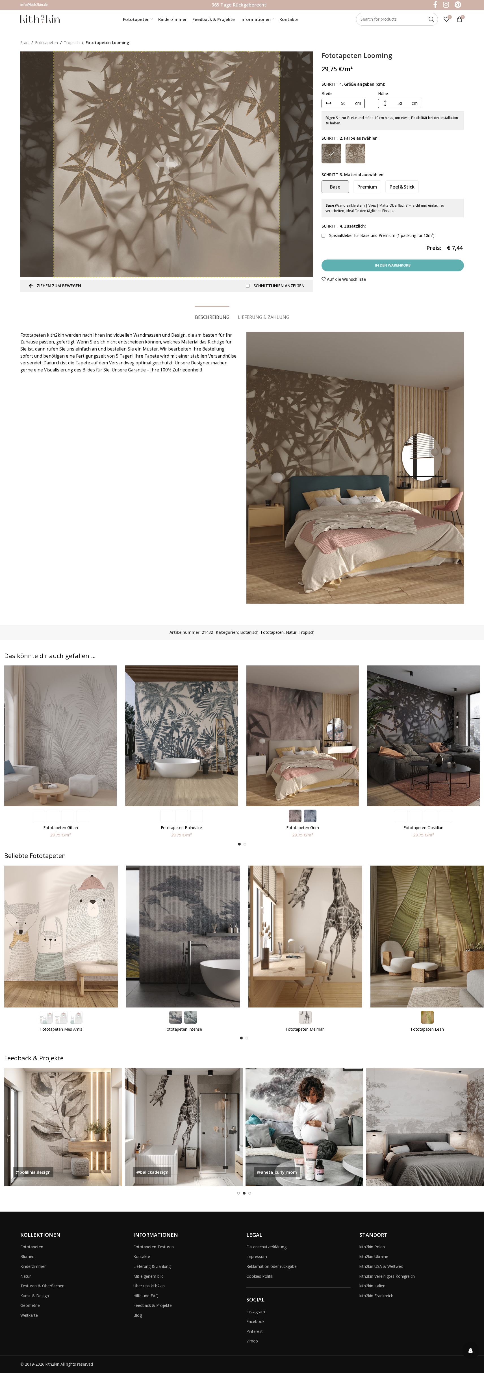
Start (24, 42)
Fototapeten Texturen (153, 1246)
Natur (291, 632)
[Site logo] (40, 18)
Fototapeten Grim (302, 827)
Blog (137, 1315)
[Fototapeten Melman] (305, 937)
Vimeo (252, 1341)
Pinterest (254, 1331)
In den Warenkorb (393, 265)
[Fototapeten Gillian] (60, 735)
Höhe (383, 93)
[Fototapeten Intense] (183, 937)
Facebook (255, 1321)
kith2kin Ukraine (373, 1256)
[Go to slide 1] (239, 844)
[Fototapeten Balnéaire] (181, 735)
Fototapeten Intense (183, 1029)
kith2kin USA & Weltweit (381, 1266)
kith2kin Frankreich (376, 1295)
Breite (327, 93)
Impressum (256, 1256)
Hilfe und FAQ (146, 1295)
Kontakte (141, 1256)
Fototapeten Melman (305, 1029)
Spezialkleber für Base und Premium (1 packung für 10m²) (381, 235)
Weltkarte (29, 1315)
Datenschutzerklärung (266, 1246)
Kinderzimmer (33, 1266)
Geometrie (30, 1305)
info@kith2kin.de (34, 4)
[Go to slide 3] (249, 1193)
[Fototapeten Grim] (302, 735)
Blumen (27, 1256)
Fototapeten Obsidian (423, 827)
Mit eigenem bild (148, 1276)
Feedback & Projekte (152, 1305)
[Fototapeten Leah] (427, 937)
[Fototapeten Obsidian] (423, 735)
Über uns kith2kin (149, 1285)
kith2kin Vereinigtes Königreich (387, 1276)
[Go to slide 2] (245, 844)
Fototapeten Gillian (60, 827)
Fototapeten (46, 42)
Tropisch (72, 42)
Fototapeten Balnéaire (181, 827)
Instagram (255, 1311)
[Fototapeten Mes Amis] (61, 937)
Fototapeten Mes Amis (61, 1029)
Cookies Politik (259, 1276)
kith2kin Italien (372, 1285)
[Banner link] (63, 1127)
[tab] (212, 314)
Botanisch (249, 632)
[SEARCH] (431, 19)
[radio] (331, 153)
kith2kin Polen (372, 1246)
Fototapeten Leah (427, 1029)
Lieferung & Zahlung (152, 1266)
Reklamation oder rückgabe (271, 1266)
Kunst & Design (34, 1295)
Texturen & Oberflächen (42, 1285)
